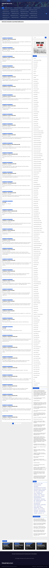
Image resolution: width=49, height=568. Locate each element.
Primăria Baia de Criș (36, 92)
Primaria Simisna (36, 287)
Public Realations (34, 553)
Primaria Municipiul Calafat (37, 220)
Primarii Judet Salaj (36, 356)
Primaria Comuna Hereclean (37, 134)
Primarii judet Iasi (6, 15)
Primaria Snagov (36, 289)
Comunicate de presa (27, 553)
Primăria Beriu (36, 100)
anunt (39, 483)
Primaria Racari (36, 268)
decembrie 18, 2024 (5, 377)
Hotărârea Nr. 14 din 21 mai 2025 (8, 319)
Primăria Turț (35, 312)
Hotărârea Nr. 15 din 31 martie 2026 (9, 105)
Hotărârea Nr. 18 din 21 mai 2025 (8, 280)
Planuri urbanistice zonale (37, 503)
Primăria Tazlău (36, 306)
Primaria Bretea (36, 113)
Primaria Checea (36, 123)
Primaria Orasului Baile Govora (38, 243)
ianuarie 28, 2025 (5, 348)
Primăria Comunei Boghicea (37, 142)
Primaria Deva (35, 182)
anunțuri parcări (36, 490)
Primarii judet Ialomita (14, 15)
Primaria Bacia (36, 90)
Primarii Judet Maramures (37, 346)
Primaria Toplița (36, 308)
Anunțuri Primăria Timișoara (41, 490)
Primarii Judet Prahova (37, 354)
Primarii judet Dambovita (33, 17)
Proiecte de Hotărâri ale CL (37, 504)
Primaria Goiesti (36, 197)
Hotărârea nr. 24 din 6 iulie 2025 (8, 220)
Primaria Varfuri (36, 323)
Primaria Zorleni (36, 329)
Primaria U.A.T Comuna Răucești (38, 314)
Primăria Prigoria (36, 264)
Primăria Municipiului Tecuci (37, 226)
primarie (9, 40)
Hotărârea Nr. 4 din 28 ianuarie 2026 (9, 163)
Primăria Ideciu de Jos (37, 199)
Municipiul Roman (36, 79)
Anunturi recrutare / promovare (37, 489)
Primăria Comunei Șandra (37, 167)
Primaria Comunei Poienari (37, 165)
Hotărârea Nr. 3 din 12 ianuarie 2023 (9, 39)
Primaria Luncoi (36, 205)
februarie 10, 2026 (5, 155)
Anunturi (35, 58)
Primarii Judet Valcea (15, 13)
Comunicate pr (5, 19)
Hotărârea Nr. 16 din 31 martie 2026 (9, 96)
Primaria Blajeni (36, 104)
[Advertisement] (24, 29)
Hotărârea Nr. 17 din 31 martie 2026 (9, 86)
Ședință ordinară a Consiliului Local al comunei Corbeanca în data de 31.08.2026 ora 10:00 (40, 460)
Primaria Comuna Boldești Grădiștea (39, 132)
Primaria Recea (36, 270)
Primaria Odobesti (36, 239)
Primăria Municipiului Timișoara (38, 228)
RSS (44, 566)
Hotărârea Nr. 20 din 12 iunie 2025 (8, 260)
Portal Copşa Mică (36, 83)
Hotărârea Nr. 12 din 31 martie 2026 (9, 134)
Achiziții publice (35, 483)
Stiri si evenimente (36, 510)
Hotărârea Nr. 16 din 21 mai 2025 (8, 301)
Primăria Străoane (5, 56)
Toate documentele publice (42, 511)
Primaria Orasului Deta (37, 247)
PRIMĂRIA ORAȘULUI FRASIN (38, 249)
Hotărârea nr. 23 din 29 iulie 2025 (8, 230)
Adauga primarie (34, 566)
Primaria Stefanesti (36, 293)
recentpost (41, 507)
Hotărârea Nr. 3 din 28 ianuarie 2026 (9, 173)
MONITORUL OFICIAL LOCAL (39, 500)
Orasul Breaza (36, 81)
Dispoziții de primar (39, 493)
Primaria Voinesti (36, 325)
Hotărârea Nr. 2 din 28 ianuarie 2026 (9, 183)
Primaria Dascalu (36, 178)
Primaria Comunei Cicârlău (37, 144)
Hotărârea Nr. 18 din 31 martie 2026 (9, 76)
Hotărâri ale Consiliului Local (37, 496)
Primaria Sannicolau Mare (37, 281)
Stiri (34, 379)
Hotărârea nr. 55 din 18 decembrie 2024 (9, 347)
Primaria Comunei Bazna (37, 140)
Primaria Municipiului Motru (37, 224)
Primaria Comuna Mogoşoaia (38, 136)
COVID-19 (35, 71)
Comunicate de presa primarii (20, 553)
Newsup (12, 566)
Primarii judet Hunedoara (24, 15)
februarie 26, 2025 (5, 329)
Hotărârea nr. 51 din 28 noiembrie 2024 (9, 385)
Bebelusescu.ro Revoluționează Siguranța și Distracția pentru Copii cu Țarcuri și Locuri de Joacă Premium (40, 520)
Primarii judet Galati (6, 17)
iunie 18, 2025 (5, 241)
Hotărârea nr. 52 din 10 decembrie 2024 (9, 376)
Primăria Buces (36, 115)
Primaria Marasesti (36, 207)
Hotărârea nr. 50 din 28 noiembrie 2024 (9, 395)
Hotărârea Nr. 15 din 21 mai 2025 (8, 310)
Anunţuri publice (44, 489)
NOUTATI (45, 500)
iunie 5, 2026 (5, 40)
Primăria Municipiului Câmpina (38, 222)
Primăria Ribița (36, 272)
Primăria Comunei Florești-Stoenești (39, 159)
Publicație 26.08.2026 (36, 400)
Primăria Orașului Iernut (37, 251)
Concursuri (35, 493)
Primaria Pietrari (36, 260)
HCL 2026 (4, 202)
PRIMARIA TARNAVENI (37, 302)
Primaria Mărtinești (36, 209)
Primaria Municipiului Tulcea (37, 230)
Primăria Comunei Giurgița (37, 161)
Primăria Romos (36, 274)
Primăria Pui (35, 266)
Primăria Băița (35, 94)
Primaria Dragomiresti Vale (37, 186)
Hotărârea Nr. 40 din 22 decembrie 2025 (10, 154)
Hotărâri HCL (42, 496)
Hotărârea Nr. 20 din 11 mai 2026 (8, 57)
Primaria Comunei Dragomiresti (38, 153)
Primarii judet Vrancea (33, 13)
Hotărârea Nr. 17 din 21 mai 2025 (8, 290)
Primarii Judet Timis (34, 11)
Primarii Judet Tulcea (6, 13)
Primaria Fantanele (36, 188)
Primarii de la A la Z (7, 563)
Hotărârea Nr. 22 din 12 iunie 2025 (8, 239)
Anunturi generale (36, 486)
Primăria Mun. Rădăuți (37, 218)
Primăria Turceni (36, 310)
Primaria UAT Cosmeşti (37, 316)
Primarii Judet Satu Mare (37, 358)
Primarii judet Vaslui (24, 13)
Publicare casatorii (43, 504)
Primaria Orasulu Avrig (37, 241)
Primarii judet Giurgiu (15, 17)
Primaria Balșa (36, 96)
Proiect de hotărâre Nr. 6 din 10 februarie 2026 (11, 144)
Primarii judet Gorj (34, 15)
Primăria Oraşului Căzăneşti (37, 245)
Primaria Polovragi (36, 262)
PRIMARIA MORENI (36, 216)
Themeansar (15, 566)
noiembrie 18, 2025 (5, 212)
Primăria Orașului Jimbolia (37, 253)
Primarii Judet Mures (36, 348)
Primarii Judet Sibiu (6, 11)
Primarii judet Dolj (24, 17)
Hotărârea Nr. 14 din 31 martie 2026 (9, 115)
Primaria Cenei (36, 121)
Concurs (35, 69)
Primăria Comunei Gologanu (37, 163)
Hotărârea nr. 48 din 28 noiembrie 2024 (10, 417)
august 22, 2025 (5, 231)
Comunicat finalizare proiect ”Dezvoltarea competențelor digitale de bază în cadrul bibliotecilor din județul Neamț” (39, 425)
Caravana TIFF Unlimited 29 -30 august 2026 (40, 417)
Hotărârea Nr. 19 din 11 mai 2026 (8, 67)
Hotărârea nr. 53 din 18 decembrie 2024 (9, 367)
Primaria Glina (35, 195)
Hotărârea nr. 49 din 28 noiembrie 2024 (9, 406)
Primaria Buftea (36, 117)
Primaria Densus (36, 180)
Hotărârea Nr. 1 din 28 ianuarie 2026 (9, 192)
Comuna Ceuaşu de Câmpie (37, 60)
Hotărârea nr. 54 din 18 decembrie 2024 (9, 358)
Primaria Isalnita (36, 201)
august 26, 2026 (6, 547)
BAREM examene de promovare (38, 419)
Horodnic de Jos (36, 75)
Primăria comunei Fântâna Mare (38, 155)
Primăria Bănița (36, 98)
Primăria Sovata (36, 291)
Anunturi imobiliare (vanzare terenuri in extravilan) (40, 487)
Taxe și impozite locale (42, 510)
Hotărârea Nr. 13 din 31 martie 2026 (9, 125)
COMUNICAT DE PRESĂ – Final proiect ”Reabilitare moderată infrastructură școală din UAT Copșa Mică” (40, 454)
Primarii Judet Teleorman (24, 11)
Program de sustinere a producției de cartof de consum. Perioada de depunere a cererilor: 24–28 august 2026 (40, 407)
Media (34, 500)
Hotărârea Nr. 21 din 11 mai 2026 (8, 48)
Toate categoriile (36, 511)
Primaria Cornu (36, 174)
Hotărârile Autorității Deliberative (37, 497)
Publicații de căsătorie (36, 507)
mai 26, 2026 (5, 50)
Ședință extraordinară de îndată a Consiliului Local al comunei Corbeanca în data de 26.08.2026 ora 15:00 (40, 434)
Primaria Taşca (36, 304)
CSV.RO (18, 558)
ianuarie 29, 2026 (5, 184)
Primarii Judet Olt (36, 352)
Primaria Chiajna (36, 125)
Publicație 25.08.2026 (36, 462)
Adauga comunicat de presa (40, 566)
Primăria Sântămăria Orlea (37, 283)
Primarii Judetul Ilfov (36, 375)
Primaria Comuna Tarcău (37, 138)
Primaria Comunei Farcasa (37, 157)
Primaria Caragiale (36, 119)
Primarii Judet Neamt (36, 350)
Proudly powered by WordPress (5, 566)
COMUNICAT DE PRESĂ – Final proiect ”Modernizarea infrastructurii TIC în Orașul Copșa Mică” (40, 450)
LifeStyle (35, 77)
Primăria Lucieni (36, 203)
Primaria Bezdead (36, 102)
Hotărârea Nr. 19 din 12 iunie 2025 (8, 271)
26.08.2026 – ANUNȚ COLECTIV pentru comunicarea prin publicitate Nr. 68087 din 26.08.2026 (40, 422)
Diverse (35, 73)
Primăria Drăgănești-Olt (37, 184)
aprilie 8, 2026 (5, 78)
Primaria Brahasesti (36, 111)
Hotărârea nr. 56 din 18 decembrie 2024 (9, 336)
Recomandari (35, 377)
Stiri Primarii (13, 553)
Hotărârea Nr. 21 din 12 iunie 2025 (8, 249)
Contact (46, 566)
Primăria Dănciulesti (36, 176)
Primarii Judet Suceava (14, 11)
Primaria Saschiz (36, 285)
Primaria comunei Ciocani (37, 146)
